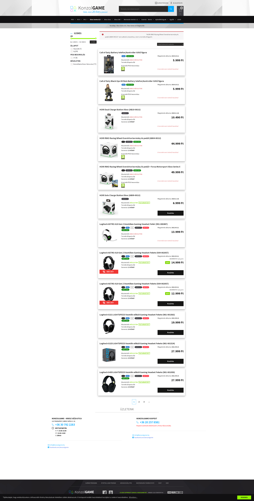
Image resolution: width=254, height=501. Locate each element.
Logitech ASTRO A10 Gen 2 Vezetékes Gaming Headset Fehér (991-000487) (134, 224)
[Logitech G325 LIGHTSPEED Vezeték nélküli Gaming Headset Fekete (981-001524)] (109, 355)
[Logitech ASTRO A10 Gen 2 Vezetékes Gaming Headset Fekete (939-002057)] (109, 264)
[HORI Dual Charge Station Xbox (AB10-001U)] (109, 121)
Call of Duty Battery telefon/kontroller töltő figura (123, 52)
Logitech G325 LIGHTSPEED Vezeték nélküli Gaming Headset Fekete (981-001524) (137, 343)
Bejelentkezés (178, 3)
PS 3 (85, 19)
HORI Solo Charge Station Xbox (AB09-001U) (120, 195)
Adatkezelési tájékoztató (145, 483)
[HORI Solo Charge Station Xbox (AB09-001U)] (109, 207)
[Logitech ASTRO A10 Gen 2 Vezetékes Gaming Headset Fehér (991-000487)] (109, 235)
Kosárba (170, 213)
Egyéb (172, 19)
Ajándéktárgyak (160, 19)
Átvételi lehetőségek (108, 483)
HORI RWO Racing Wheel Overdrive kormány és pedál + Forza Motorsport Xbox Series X (140, 166)
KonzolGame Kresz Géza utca (83, 64)
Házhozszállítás (126, 483)
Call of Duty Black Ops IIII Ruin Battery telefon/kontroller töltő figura (132, 81)
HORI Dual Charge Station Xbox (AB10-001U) (120, 109)
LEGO (179, 19)
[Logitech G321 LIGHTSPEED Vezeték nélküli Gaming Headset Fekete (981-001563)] (109, 326)
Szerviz (144, 19)
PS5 (72, 19)
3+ (74, 58)
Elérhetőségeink (163, 3)
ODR (167, 483)
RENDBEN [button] (244, 497)
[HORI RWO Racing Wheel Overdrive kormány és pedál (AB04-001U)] (109, 149)
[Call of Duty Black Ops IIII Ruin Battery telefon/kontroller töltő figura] (109, 92)
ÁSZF (160, 483)
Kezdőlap (112, 26)
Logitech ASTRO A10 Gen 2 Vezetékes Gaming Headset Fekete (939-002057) (134, 252)
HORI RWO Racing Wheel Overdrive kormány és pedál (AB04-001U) (130, 138)
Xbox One (107, 19)
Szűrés (93, 42)
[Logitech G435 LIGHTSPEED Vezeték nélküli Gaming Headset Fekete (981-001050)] (109, 384)
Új (74, 51)
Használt (76, 49)
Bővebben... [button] (133, 497)
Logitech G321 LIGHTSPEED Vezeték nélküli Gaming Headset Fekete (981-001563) (137, 314)
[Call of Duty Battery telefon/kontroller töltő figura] (109, 64)
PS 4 (78, 19)
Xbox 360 (117, 19)
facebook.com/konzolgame (59, 447)
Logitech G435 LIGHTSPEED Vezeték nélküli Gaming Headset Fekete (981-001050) (137, 372)
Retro (150, 19)
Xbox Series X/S (95, 19)
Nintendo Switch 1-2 (131, 19)
